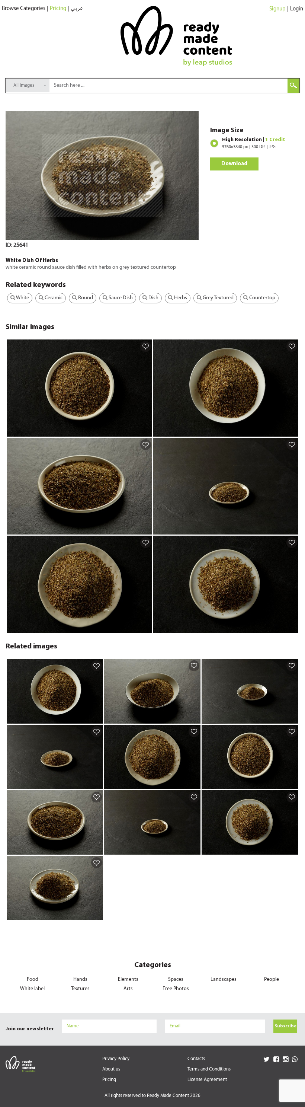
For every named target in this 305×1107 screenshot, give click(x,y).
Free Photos (176, 989)
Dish (152, 298)
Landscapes (224, 979)
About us (111, 1069)
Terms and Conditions (209, 1069)
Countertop (261, 298)
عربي (77, 9)
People (271, 979)
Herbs (180, 298)
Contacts (196, 1058)
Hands (80, 979)
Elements (128, 979)
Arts (128, 989)
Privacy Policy (115, 1058)
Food (32, 979)
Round (85, 298)
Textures (80, 989)
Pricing (58, 9)
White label (32, 989)
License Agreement (207, 1079)
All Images (23, 85)
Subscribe (285, 1026)
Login (296, 9)
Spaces (175, 979)
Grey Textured (218, 298)
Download (234, 164)
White (22, 298)
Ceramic (53, 298)
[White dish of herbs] (145, 430)
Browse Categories (23, 9)
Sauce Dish (120, 298)
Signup (277, 9)
